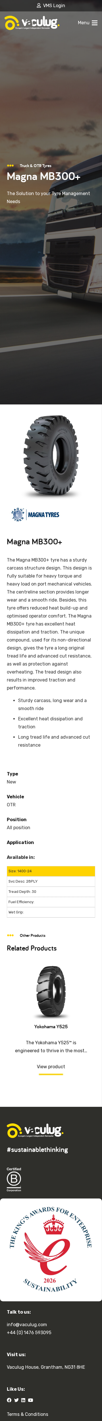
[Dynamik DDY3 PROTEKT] (51, 967)
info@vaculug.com (27, 1324)
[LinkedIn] (23, 1400)
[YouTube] (30, 1400)
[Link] (32, 23)
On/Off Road (51, 1042)
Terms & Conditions (27, 1414)
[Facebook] (9, 1400)
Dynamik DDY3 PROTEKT (51, 1026)
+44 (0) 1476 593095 (29, 1332)
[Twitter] (16, 1400)
